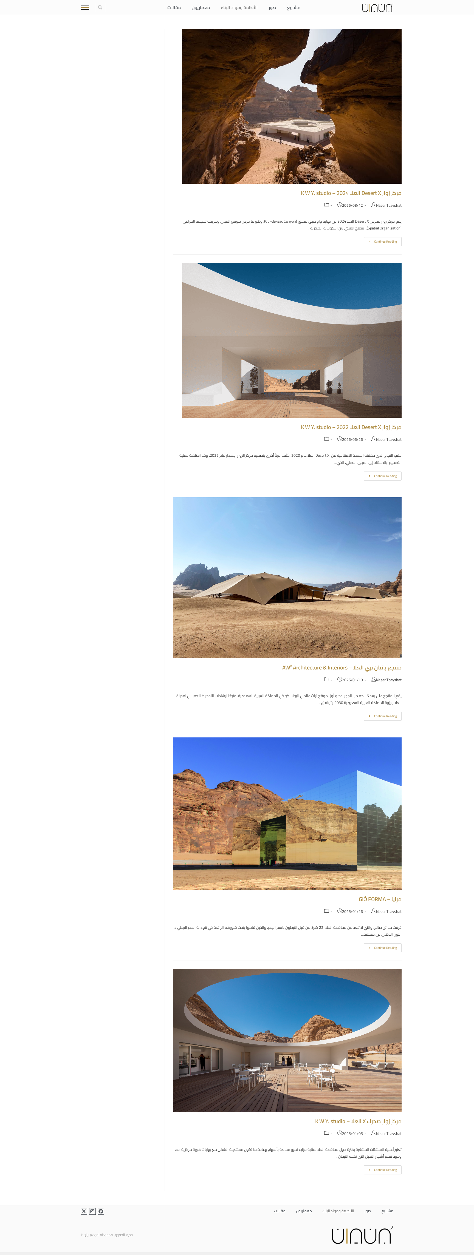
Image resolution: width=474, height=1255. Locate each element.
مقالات (174, 7)
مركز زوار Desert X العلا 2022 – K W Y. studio (351, 427)
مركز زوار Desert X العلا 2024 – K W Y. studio (351, 193)
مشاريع (293, 7)
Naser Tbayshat (389, 205)
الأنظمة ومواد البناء (239, 7)
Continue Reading (380, 240)
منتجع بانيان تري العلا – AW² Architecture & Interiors (342, 667)
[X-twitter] (84, 1211)
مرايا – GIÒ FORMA (380, 899)
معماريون (201, 7)
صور (272, 7)
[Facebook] (101, 1211)
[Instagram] (92, 1211)
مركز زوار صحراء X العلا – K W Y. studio (358, 1121)
